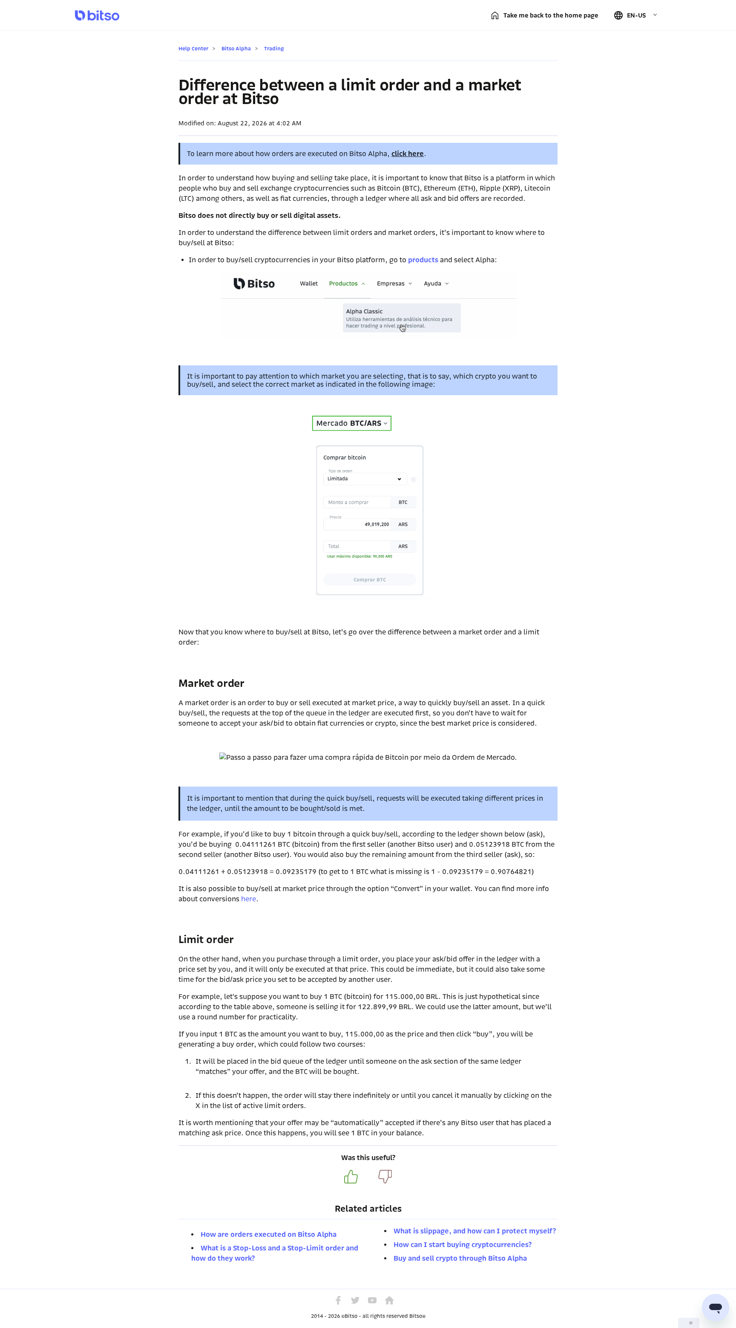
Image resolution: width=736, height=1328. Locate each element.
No (385, 1176)
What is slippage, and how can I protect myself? (475, 1231)
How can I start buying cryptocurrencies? (463, 1245)
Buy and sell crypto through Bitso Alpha (460, 1258)
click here (407, 154)
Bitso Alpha (236, 48)
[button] (635, 15)
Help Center (193, 48)
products (423, 260)
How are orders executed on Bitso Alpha (268, 1234)
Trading (274, 48)
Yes (351, 1176)
